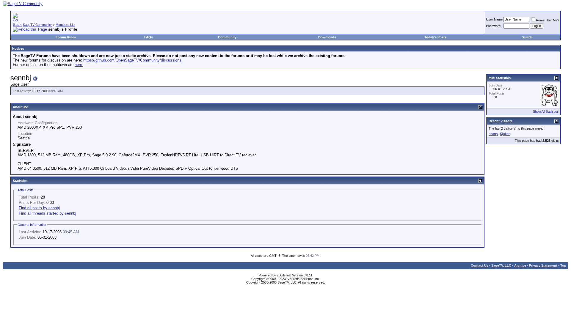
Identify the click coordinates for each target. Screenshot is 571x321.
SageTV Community (37, 24)
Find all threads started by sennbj (47, 213)
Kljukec (505, 134)
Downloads (327, 37)
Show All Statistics (546, 111)
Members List (65, 24)
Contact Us (479, 265)
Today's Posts (435, 37)
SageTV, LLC (501, 265)
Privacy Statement (543, 265)
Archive (520, 265)
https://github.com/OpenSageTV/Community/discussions (132, 60)
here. (79, 64)
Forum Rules (66, 37)
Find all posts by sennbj (39, 208)
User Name (494, 19)
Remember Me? (547, 20)
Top (563, 265)
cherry (493, 134)
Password (493, 26)
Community (227, 37)
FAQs (148, 37)
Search (527, 37)
